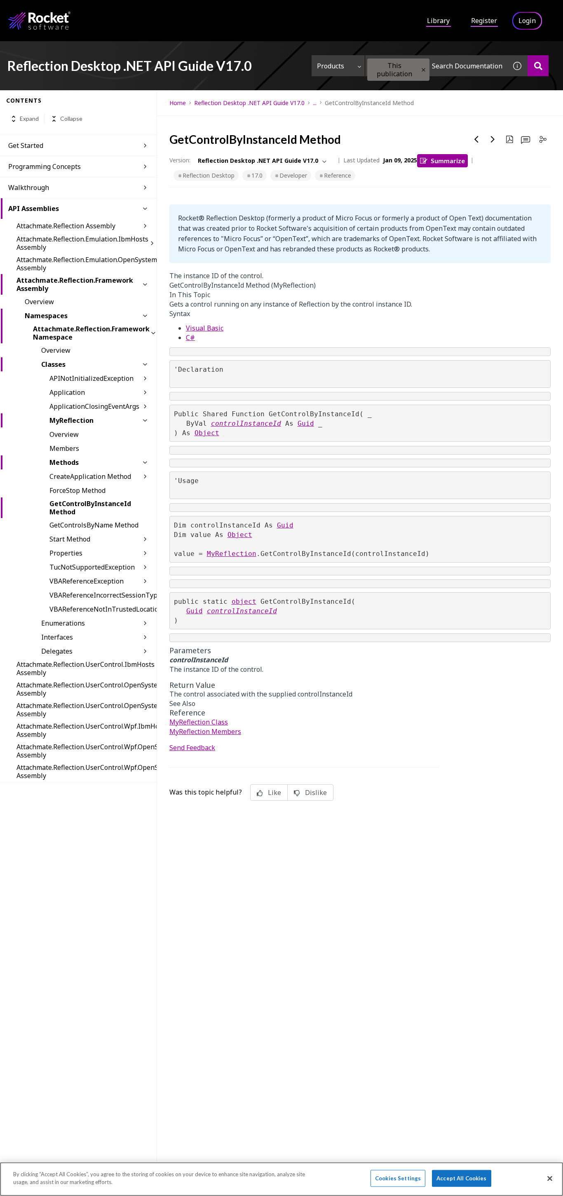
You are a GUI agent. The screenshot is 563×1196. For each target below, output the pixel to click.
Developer (293, 175)
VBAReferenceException (86, 581)
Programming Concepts (44, 166)
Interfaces (57, 637)
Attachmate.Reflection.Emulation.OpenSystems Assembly (86, 264)
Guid (306, 423)
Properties (65, 553)
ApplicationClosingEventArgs (94, 406)
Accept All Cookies (461, 1178)
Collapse (71, 118)
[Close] (550, 1178)
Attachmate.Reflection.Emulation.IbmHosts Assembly (82, 243)
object (244, 601)
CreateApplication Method (90, 476)
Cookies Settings (398, 1178)
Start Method (69, 539)
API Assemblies (33, 208)
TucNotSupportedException (92, 567)
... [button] (315, 102)
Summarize (448, 160)
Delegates (57, 651)
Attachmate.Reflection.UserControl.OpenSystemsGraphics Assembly (86, 709)
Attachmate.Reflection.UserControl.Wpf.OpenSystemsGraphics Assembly (86, 771)
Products (330, 65)
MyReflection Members (205, 731)
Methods (64, 462)
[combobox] (436, 65)
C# (190, 337)
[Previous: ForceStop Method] (476, 139)
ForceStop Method (77, 490)
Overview (39, 301)
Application (67, 392)
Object (207, 433)
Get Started (25, 145)
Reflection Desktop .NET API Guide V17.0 (249, 102)
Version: (179, 160)
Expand (29, 118)
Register (484, 20)
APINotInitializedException (91, 378)
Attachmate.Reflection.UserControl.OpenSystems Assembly (86, 689)
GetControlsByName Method (93, 525)
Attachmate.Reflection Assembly (65, 225)
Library (438, 20)
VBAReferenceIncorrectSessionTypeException (103, 595)
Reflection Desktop (209, 175)
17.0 (257, 175)
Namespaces (46, 315)
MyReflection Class (198, 722)
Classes (53, 364)
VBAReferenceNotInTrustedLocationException (103, 609)
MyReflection (71, 420)
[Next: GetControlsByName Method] (493, 139)
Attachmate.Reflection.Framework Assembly (74, 284)
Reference (337, 175)
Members (64, 448)
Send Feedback (192, 747)
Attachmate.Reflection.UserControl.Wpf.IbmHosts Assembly (86, 730)
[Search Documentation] (538, 65)
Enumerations (63, 623)
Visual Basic (204, 328)
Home (177, 102)
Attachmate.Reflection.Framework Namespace (91, 333)
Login (527, 20)
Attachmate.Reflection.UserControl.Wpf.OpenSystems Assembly (86, 751)
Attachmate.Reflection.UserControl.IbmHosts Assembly (85, 668)
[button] (423, 70)
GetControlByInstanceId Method (90, 508)
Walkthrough (28, 187)
